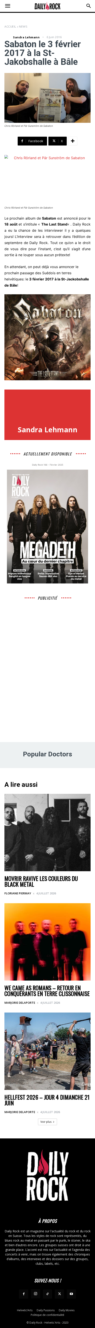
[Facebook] (23, 1294)
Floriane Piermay (17, 893)
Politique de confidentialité (47, 1315)
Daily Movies (66, 1310)
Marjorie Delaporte (19, 1003)
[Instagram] (35, 1293)
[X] (59, 1294)
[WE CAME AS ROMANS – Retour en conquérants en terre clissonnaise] (47, 942)
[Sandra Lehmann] (8, 37)
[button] (7, 6)
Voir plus (45, 1122)
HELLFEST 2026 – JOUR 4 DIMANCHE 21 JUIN (46, 1100)
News (23, 26)
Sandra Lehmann (26, 37)
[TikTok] (47, 1294)
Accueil (10, 26)
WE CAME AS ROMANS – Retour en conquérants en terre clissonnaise (47, 990)
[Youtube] (71, 1294)
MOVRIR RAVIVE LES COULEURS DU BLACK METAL (41, 881)
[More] (72, 141)
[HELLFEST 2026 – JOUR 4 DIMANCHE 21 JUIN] (47, 1051)
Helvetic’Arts (24, 1310)
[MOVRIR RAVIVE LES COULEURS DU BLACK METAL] (47, 832)
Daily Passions (46, 1310)
